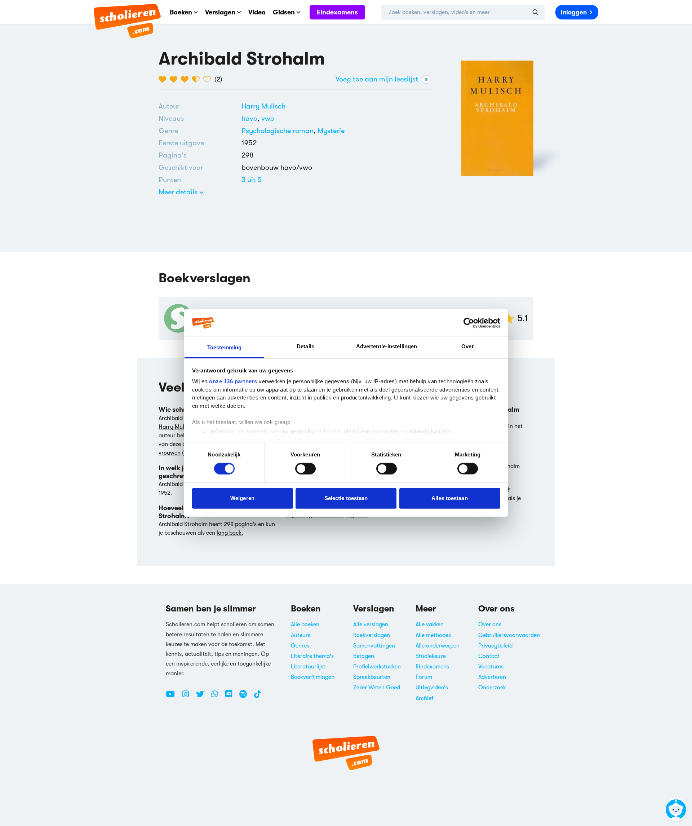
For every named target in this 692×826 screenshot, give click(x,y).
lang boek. (230, 533)
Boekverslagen (371, 635)
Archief (425, 698)
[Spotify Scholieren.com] (245, 697)
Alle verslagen (370, 624)
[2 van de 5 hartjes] (175, 79)
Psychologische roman (277, 131)
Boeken (181, 12)
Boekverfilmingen (312, 677)
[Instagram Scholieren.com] (188, 697)
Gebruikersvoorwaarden (509, 635)
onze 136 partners (233, 381)
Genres (300, 645)
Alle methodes (433, 635)
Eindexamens (337, 12)
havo (251, 118)
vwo (267, 118)
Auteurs (300, 635)
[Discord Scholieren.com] (231, 697)
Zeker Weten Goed (376, 687)
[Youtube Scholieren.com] (173, 697)
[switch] (305, 468)
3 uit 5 (251, 180)
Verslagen (220, 12)
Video (257, 12)
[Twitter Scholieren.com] (202, 697)
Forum (424, 677)
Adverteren (492, 677)
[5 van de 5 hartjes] (208, 79)
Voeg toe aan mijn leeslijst (377, 79)
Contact (489, 656)
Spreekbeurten (371, 677)
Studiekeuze (431, 656)
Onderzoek (492, 687)
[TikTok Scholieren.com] (257, 697)
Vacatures (491, 666)
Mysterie (331, 131)
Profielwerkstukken (377, 666)
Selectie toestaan (346, 498)
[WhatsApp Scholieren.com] (217, 697)
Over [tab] (467, 346)
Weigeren (242, 498)
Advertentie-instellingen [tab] (386, 346)
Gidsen (284, 12)
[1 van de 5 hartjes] (164, 79)
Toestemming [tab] (224, 347)
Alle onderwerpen (438, 645)
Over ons (489, 624)
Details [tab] (305, 346)
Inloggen (574, 12)
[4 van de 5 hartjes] (197, 79)
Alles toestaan (449, 498)
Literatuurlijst (308, 666)
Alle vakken (430, 624)
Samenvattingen (374, 645)
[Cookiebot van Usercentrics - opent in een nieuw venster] (468, 323)
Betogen (363, 656)
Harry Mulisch (263, 106)
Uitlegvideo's (432, 687)
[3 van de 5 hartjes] (186, 79)
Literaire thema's (312, 656)
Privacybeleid (495, 645)
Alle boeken (305, 624)
